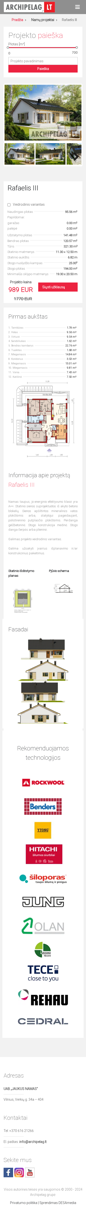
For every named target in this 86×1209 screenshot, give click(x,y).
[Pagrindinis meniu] (77, 7)
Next (74, 114)
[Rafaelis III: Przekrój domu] (63, 588)
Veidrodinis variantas (29, 204)
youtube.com (30, 1172)
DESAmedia (67, 1203)
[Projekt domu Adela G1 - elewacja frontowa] (43, 648)
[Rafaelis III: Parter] (43, 419)
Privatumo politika (23, 1203)
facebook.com (8, 1172)
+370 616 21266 (21, 1131)
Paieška (43, 69)
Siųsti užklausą (53, 287)
